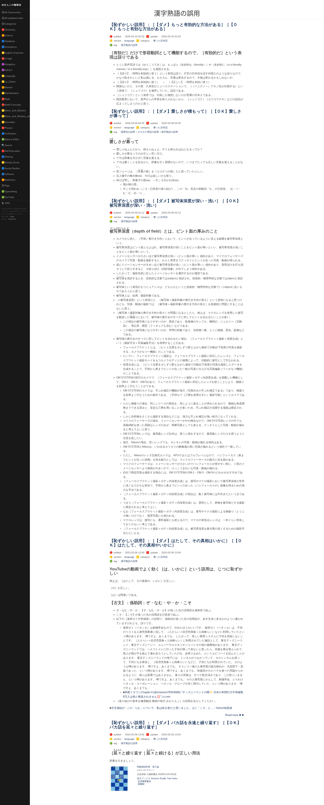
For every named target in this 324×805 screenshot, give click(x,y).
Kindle (163, 778)
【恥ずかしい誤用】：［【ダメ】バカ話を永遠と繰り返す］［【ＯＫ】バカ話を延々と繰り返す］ (175, 724)
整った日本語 (160, 40)
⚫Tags (6, 185)
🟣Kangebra (8, 64)
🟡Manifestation (10, 93)
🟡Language (8, 76)
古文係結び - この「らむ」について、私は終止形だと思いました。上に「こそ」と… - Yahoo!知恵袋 (171, 708)
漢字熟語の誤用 (129, 45)
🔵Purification (9, 133)
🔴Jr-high (7, 58)
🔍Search (7, 145)
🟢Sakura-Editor (10, 139)
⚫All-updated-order (12, 18)
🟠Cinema (7, 35)
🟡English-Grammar (12, 52)
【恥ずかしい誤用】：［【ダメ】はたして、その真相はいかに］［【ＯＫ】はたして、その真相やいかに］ (176, 542)
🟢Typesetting (9, 191)
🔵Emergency (9, 47)
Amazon (155, 778)
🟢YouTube (8, 197)
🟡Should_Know (10, 162)
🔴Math (6, 99)
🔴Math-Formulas (11, 104)
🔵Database (8, 41)
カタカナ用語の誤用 (148, 132)
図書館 (141, 784)
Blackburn (12, 219)
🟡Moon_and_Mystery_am (16, 116)
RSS (7, 203)
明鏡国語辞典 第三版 (148, 767)
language (129, 40)
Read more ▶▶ (235, 715)
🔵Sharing (7, 156)
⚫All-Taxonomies (11, 12)
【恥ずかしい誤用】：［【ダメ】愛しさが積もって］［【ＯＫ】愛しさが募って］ (175, 113)
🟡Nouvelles (8, 122)
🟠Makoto (7, 87)
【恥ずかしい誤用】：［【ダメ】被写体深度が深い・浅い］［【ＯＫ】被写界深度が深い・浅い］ (175, 203)
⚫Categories (9, 23)
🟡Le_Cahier (9, 81)
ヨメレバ (150, 770)
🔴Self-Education (11, 151)
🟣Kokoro (7, 70)
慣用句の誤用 (128, 132)
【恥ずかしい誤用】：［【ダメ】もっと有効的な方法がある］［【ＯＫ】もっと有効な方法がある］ (173, 26)
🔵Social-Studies (11, 168)
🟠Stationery (8, 179)
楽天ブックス (143, 778)
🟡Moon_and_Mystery (14, 110)
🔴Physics (7, 127)
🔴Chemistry (8, 29)
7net (169, 778)
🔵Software (8, 174)
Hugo (12, 216)
